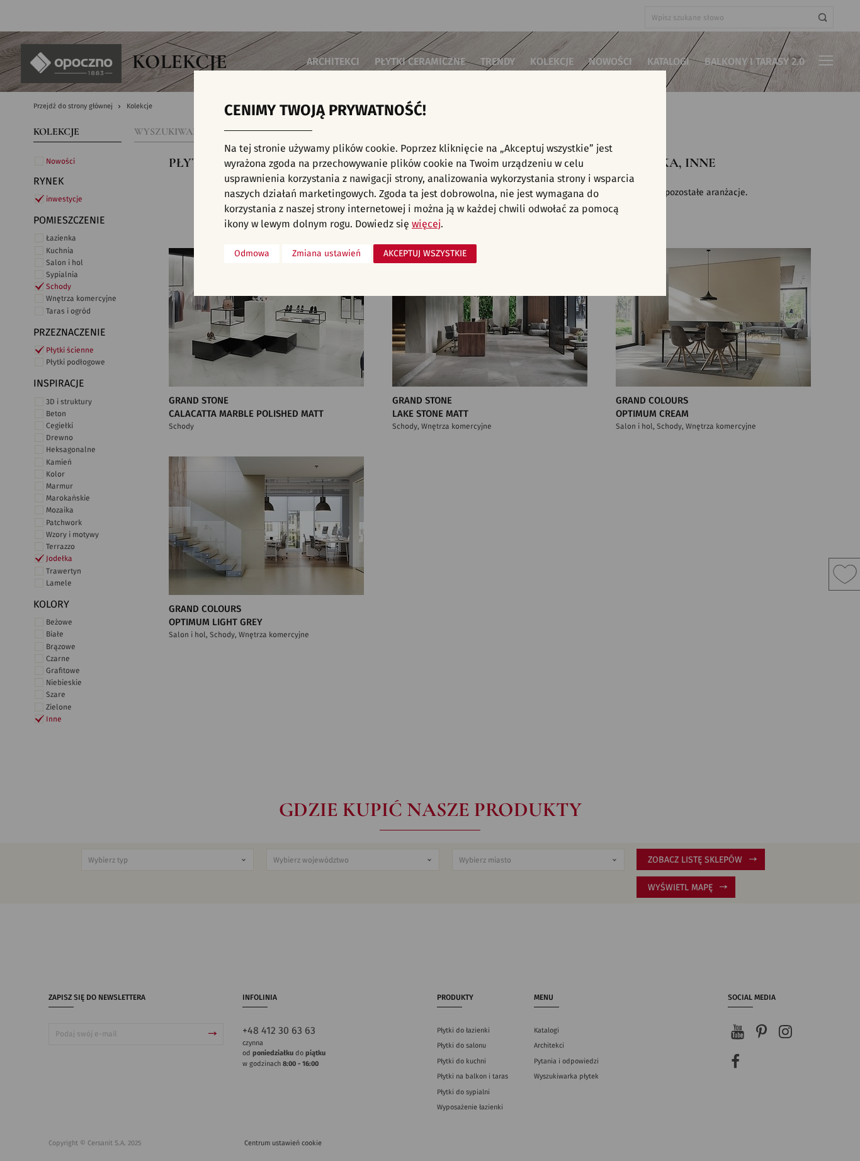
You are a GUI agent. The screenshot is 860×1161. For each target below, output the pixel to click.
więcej (426, 224)
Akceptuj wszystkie (425, 253)
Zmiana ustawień (326, 253)
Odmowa (251, 253)
